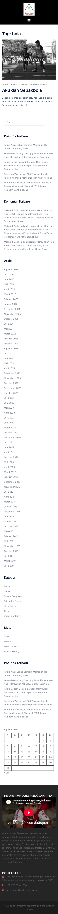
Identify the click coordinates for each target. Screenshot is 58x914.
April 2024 (9, 368)
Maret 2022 (10, 427)
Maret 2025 (10, 333)
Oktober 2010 (11, 551)
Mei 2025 (9, 328)
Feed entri (9, 641)
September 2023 (12, 388)
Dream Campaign (13, 596)
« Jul (6, 772)
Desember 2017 (12, 511)
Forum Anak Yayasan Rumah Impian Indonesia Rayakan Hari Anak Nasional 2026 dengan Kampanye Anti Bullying (27, 186)
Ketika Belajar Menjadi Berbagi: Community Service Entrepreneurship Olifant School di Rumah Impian (26, 166)
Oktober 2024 (11, 343)
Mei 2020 (9, 462)
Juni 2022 (9, 422)
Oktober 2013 (11, 526)
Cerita (24, 84)
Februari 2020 (11, 477)
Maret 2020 (10, 472)
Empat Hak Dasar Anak (35, 249)
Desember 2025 (12, 309)
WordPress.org (11, 651)
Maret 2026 (10, 294)
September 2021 (12, 437)
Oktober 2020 (11, 457)
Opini (6, 611)
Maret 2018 (10, 501)
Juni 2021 (9, 447)
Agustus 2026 (11, 269)
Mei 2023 (9, 407)
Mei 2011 (8, 541)
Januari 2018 (10, 506)
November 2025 (12, 314)
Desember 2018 (12, 482)
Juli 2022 (9, 417)
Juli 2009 (9, 566)
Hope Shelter (10, 606)
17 (8, 757)
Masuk (7, 636)
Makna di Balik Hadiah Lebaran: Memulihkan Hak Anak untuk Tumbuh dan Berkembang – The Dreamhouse (29, 214)
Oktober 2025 (11, 318)
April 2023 (9, 412)
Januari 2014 (10, 521)
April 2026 (9, 289)
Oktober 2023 (11, 383)
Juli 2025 (9, 323)
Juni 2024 (9, 358)
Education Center (38, 84)
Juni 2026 (9, 279)
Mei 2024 (9, 363)
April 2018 (9, 496)
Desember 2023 (12, 373)
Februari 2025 (11, 338)
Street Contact (11, 616)
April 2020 (9, 467)
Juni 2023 (9, 402)
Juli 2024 (9, 353)
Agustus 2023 (11, 393)
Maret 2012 (10, 531)
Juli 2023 (9, 398)
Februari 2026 (11, 299)
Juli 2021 (8, 442)
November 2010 (12, 546)
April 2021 (9, 452)
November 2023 (12, 378)
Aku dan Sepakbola (22, 90)
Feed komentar (11, 646)
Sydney (29, 909)
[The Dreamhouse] (29, 9)
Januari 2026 (11, 304)
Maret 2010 (10, 561)
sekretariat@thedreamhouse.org (22, 890)
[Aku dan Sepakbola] (29, 59)
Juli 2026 (9, 274)
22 (43, 757)
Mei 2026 (9, 284)
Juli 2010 (8, 556)
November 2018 (12, 486)
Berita (7, 586)
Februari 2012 (11, 536)
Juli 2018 (8, 491)
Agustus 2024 (11, 348)
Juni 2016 (9, 516)
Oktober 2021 (11, 432)
